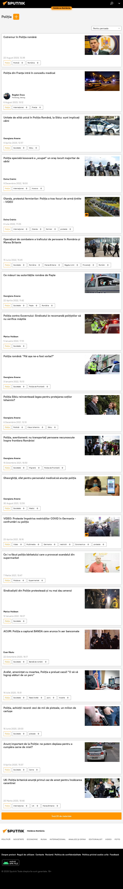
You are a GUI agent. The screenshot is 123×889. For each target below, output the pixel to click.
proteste (63, 229)
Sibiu (31, 148)
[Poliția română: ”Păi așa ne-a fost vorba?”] (102, 364)
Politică (16, 63)
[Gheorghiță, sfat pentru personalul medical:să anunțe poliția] (102, 486)
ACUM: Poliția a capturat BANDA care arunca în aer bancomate (41, 631)
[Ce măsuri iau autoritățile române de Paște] (102, 283)
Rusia (44, 839)
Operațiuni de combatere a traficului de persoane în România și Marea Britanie (41, 241)
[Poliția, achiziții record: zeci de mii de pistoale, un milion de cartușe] (102, 716)
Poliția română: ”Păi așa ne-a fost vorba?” (28, 356)
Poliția (7, 16)
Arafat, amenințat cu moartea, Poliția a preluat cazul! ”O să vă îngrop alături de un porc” (40, 673)
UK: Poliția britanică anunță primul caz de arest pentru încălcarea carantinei (42, 781)
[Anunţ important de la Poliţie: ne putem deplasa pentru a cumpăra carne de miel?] (102, 752)
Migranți (32, 468)
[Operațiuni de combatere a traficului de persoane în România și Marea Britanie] (102, 247)
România (31, 63)
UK (33, 806)
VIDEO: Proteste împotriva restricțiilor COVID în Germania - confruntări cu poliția (39, 520)
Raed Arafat (33, 698)
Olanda (35, 229)
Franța (34, 107)
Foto (117, 839)
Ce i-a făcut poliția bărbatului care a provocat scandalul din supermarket (39, 556)
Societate (17, 148)
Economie (32, 839)
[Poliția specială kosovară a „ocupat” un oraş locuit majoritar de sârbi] (102, 166)
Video (15, 544)
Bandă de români (36, 662)
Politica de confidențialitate (68, 854)
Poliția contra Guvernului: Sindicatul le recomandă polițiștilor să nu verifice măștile (42, 317)
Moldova (16, 580)
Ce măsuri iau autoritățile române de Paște (29, 275)
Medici (31, 508)
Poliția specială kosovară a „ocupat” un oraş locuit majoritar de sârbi (41, 159)
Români (102, 265)
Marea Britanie (50, 265)
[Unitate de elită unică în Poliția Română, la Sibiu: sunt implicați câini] (102, 125)
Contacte (40, 854)
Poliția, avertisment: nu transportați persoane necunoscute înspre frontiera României (39, 439)
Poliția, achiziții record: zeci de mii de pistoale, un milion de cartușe (39, 709)
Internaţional (18, 107)
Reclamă (49, 854)
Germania (48, 544)
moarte (62, 698)
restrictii (63, 544)
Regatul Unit (69, 265)
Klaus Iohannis (33, 427)
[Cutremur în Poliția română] (102, 45)
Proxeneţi (86, 265)
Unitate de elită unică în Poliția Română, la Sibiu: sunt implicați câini (41, 119)
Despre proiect (9, 854)
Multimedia (30, 544)
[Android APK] (10, 863)
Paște (31, 305)
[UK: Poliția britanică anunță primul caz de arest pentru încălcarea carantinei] (102, 788)
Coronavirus (80, 544)
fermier (49, 229)
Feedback (114, 854)
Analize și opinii (77, 839)
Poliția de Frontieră (36, 386)
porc (49, 698)
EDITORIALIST (95, 839)
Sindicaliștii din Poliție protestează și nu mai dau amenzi (37, 590)
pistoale (32, 734)
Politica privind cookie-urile (95, 854)
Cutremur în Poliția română (19, 37)
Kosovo (35, 188)
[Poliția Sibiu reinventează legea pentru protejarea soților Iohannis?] (102, 405)
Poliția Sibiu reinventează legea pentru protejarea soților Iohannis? (37, 398)
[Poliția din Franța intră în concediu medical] (102, 81)
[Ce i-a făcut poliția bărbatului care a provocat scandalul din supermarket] (102, 563)
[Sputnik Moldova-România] (15, 5)
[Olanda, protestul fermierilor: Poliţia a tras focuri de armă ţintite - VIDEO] (102, 206)
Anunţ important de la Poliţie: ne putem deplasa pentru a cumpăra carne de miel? (37, 745)
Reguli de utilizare (25, 854)
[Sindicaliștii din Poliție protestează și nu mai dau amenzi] (102, 599)
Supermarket (34, 580)
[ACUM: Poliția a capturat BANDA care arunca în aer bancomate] (102, 639)
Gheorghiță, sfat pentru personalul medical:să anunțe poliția (39, 478)
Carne (31, 770)
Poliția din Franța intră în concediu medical (29, 73)
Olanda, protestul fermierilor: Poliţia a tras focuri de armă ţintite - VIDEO (42, 200)
